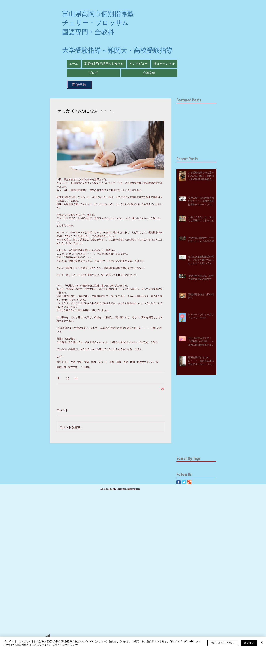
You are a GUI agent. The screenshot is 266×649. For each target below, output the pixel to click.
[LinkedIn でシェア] (76, 378)
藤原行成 (61, 366)
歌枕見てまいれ (145, 361)
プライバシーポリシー (65, 644)
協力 (93, 361)
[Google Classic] (189, 482)
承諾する (249, 642)
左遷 (73, 361)
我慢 (112, 361)
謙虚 (119, 361)
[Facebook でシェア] (58, 378)
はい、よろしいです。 (223, 642)
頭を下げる (62, 361)
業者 (86, 361)
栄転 (79, 361)
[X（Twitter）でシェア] (67, 378)
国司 (132, 361)
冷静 (125, 361)
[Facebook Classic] (178, 482)
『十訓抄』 (86, 366)
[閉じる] (261, 643)
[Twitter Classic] (184, 482)
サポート (102, 361)
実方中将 (73, 366)
